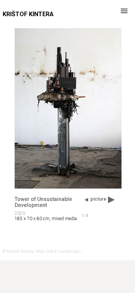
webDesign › (70, 251)
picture (98, 199)
